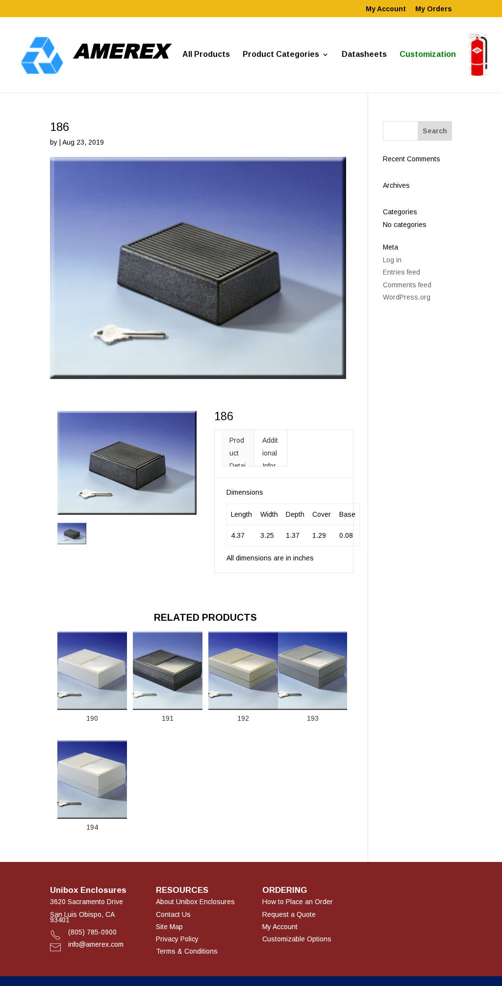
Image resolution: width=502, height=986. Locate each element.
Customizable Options (296, 939)
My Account (386, 9)
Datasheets (364, 54)
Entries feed (401, 272)
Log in (392, 260)
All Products (206, 54)
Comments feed (407, 285)
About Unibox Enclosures (195, 902)
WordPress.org (406, 297)
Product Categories (281, 54)
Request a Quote (289, 914)
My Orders (433, 9)
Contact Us (173, 914)
